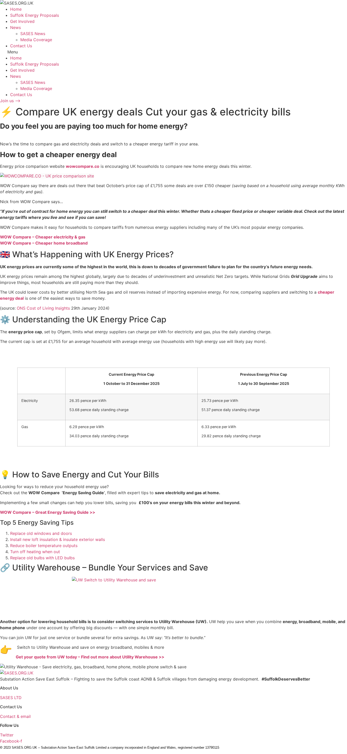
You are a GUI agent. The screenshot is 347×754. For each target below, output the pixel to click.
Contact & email (15, 716)
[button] (173, 52)
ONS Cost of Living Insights (43, 308)
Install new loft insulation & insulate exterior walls (57, 539)
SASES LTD (11, 697)
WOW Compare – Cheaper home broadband (44, 243)
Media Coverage (36, 39)
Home (16, 9)
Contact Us (21, 45)
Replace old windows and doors (41, 533)
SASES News (32, 33)
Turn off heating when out (35, 551)
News (15, 27)
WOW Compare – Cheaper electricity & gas (42, 236)
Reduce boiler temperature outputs (43, 545)
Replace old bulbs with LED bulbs (42, 557)
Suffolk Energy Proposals (34, 15)
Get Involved (22, 21)
